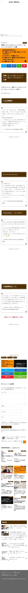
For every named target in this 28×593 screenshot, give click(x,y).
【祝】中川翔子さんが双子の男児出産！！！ (17, 527)
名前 (2, 406)
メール (3, 411)
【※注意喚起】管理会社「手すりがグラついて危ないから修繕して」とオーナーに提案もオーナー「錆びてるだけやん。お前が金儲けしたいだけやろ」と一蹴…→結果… (13, 536)
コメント (3, 392)
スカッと (10, 357)
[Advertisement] (14, 20)
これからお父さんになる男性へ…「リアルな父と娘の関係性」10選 (16, 545)
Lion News (14, 1)
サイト (2, 417)
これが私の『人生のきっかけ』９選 (17, 558)
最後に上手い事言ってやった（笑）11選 (16, 552)
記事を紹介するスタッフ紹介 (9, 575)
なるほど (4, 357)
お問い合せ (17, 572)
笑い (15, 357)
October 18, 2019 (18, 129)
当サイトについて (6, 572)
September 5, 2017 (14, 309)
